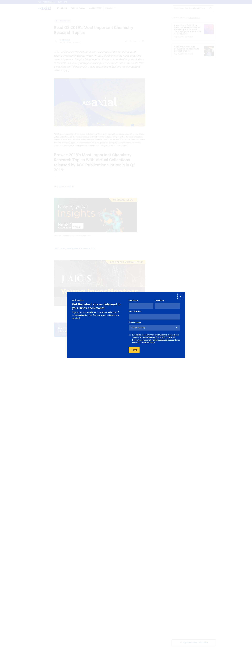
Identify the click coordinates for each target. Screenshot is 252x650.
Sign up (134, 350)
